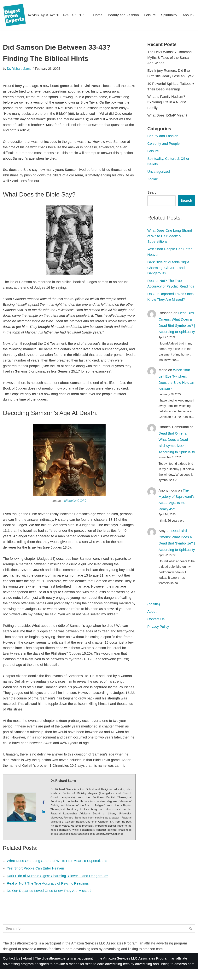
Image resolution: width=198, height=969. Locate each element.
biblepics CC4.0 (75, 500)
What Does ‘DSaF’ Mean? (167, 115)
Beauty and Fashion (123, 15)
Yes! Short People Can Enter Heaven (35, 868)
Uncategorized (158, 172)
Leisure (150, 15)
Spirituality (169, 15)
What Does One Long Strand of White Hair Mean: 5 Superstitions (57, 861)
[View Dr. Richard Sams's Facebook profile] (43, 802)
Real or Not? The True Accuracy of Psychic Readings (48, 883)
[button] (193, 15)
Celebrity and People (163, 143)
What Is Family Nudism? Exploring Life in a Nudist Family (166, 102)
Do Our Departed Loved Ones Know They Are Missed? (49, 891)
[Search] (190, 928)
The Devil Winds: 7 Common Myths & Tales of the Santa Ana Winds (169, 57)
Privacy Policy (158, 627)
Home (97, 15)
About (151, 611)
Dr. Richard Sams (19, 68)
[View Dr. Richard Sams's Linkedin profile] (43, 811)
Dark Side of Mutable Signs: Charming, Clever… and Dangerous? (57, 876)
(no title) (153, 604)
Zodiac (152, 179)
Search (152, 192)
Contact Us (156, 619)
